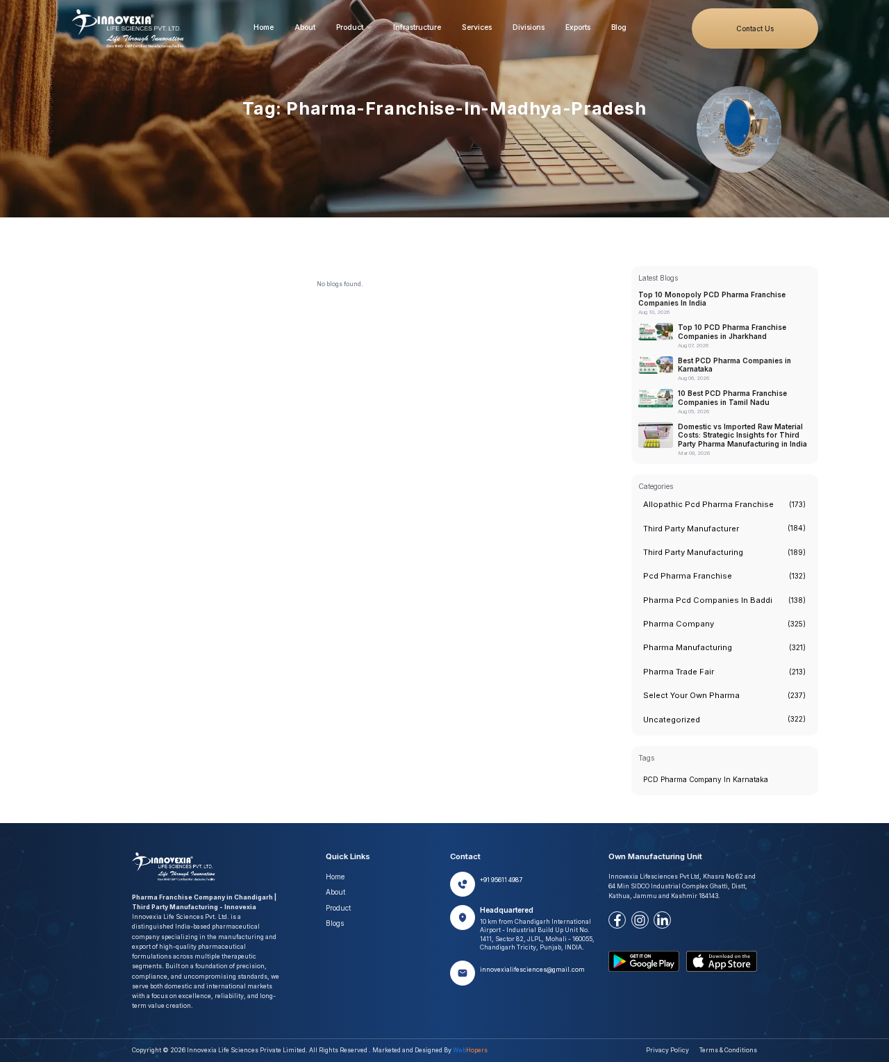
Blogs (335, 923)
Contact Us (755, 28)
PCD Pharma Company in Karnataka (705, 779)
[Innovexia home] (130, 29)
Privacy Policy (667, 1050)
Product (349, 27)
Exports (577, 27)
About (304, 27)
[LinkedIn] (662, 920)
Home (264, 27)
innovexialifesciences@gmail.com (532, 969)
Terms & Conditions (728, 1050)
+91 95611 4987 (501, 880)
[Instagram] (640, 920)
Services (477, 27)
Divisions (529, 27)
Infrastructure (417, 27)
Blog (618, 27)
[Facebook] (617, 920)
